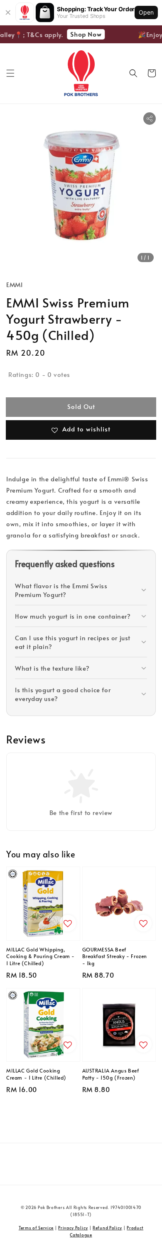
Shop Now (83, 34)
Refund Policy (107, 1228)
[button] (10, 73)
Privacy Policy (73, 1228)
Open (146, 12)
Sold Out (81, 406)
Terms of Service (36, 1228)
